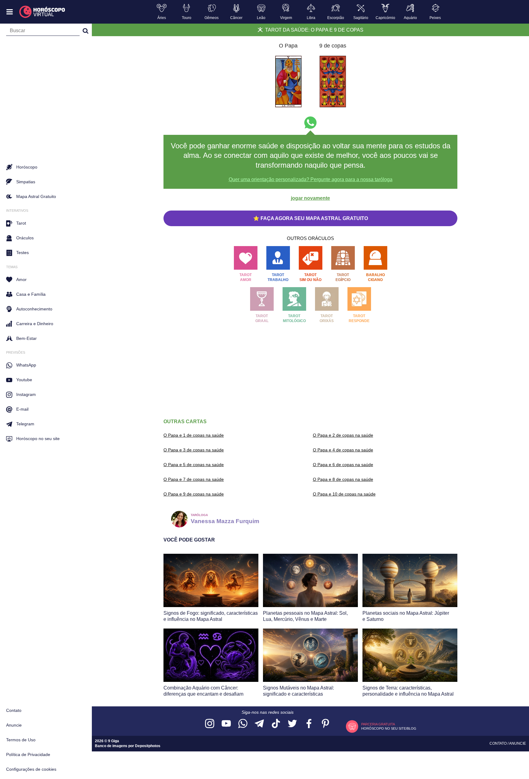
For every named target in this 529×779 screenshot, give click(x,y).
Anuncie (14, 725)
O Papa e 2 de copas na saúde (343, 435)
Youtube (24, 379)
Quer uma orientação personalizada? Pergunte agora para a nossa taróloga (310, 179)
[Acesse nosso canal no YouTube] (226, 724)
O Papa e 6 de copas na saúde (343, 464)
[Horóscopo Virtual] (42, 12)
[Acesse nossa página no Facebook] (309, 724)
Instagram (26, 394)
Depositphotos (147, 746)
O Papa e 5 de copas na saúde (193, 464)
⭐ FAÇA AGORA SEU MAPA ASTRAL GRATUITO (310, 218)
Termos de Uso (21, 739)
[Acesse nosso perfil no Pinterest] (325, 724)
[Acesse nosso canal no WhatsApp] (243, 724)
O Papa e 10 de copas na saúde (344, 494)
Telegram (25, 423)
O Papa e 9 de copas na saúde (193, 494)
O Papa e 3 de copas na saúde (193, 449)
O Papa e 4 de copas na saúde (343, 449)
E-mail (22, 409)
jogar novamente (310, 198)
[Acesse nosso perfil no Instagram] (209, 724)
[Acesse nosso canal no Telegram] (259, 724)
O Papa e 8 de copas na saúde (343, 479)
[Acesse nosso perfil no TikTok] (276, 724)
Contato (13, 710)
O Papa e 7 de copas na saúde (193, 479)
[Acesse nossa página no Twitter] (292, 724)
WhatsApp (26, 365)
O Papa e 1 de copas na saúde (193, 435)
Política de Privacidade (28, 754)
